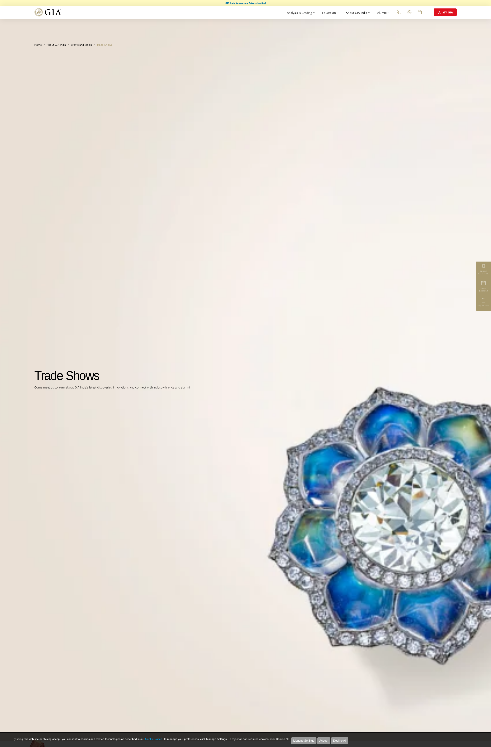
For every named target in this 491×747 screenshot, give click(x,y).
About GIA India (356, 12)
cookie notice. (154, 738)
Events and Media (81, 44)
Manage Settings (303, 740)
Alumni (382, 12)
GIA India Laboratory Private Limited (245, 3)
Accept (323, 740)
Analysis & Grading (299, 12)
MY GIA (447, 12)
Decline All (339, 740)
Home (38, 44)
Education (329, 12)
